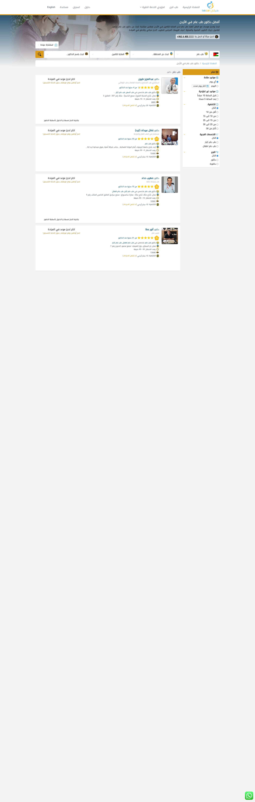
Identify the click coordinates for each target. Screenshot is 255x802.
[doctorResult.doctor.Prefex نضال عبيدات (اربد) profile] (169, 137)
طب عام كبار (120, 92)
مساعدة (64, 7)
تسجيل (76, 7)
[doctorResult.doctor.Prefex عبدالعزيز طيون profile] (169, 85)
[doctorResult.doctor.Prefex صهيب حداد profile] (169, 184)
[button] (151, 7)
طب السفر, (130, 92)
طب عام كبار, (129, 191)
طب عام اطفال (117, 191)
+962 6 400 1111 (185, 36)
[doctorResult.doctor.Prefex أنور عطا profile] (169, 236)
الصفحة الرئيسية (191, 7)
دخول (87, 7)
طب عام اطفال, (128, 242)
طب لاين (173, 7)
